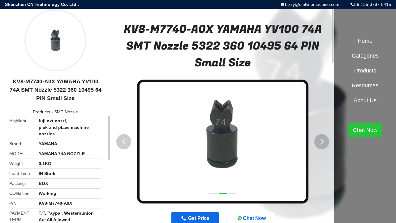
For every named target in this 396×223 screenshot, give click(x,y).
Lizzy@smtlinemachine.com (312, 4)
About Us (365, 100)
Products (41, 111)
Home (365, 41)
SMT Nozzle (66, 111)
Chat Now (365, 130)
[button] (123, 141)
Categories (365, 56)
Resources (365, 85)
